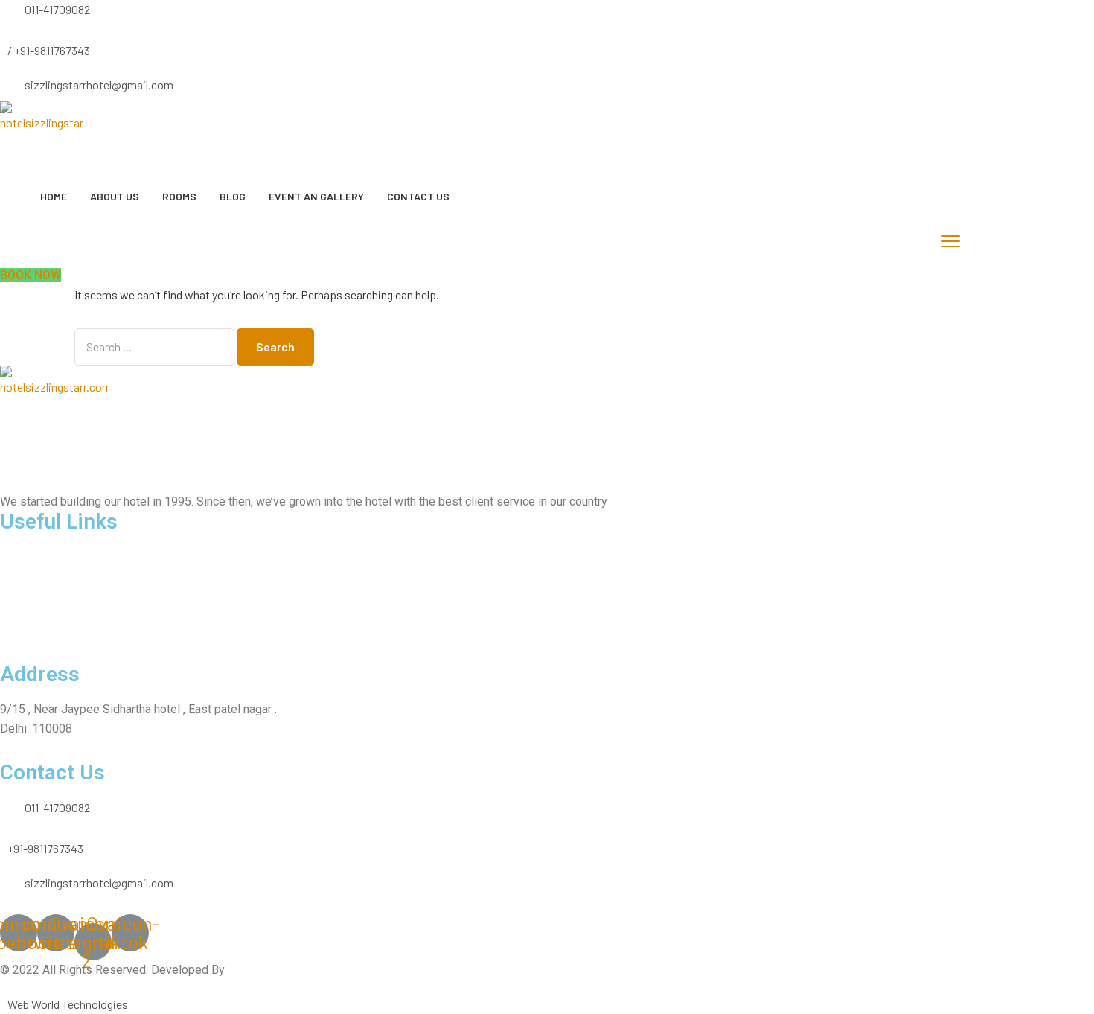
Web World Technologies (67, 1004)
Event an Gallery (316, 196)
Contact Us (418, 196)
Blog (233, 196)
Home (53, 196)
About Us (114, 196)
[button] (30, 275)
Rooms (179, 196)
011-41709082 (57, 9)
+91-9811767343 (45, 848)
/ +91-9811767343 (48, 50)
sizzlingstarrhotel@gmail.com (99, 84)
